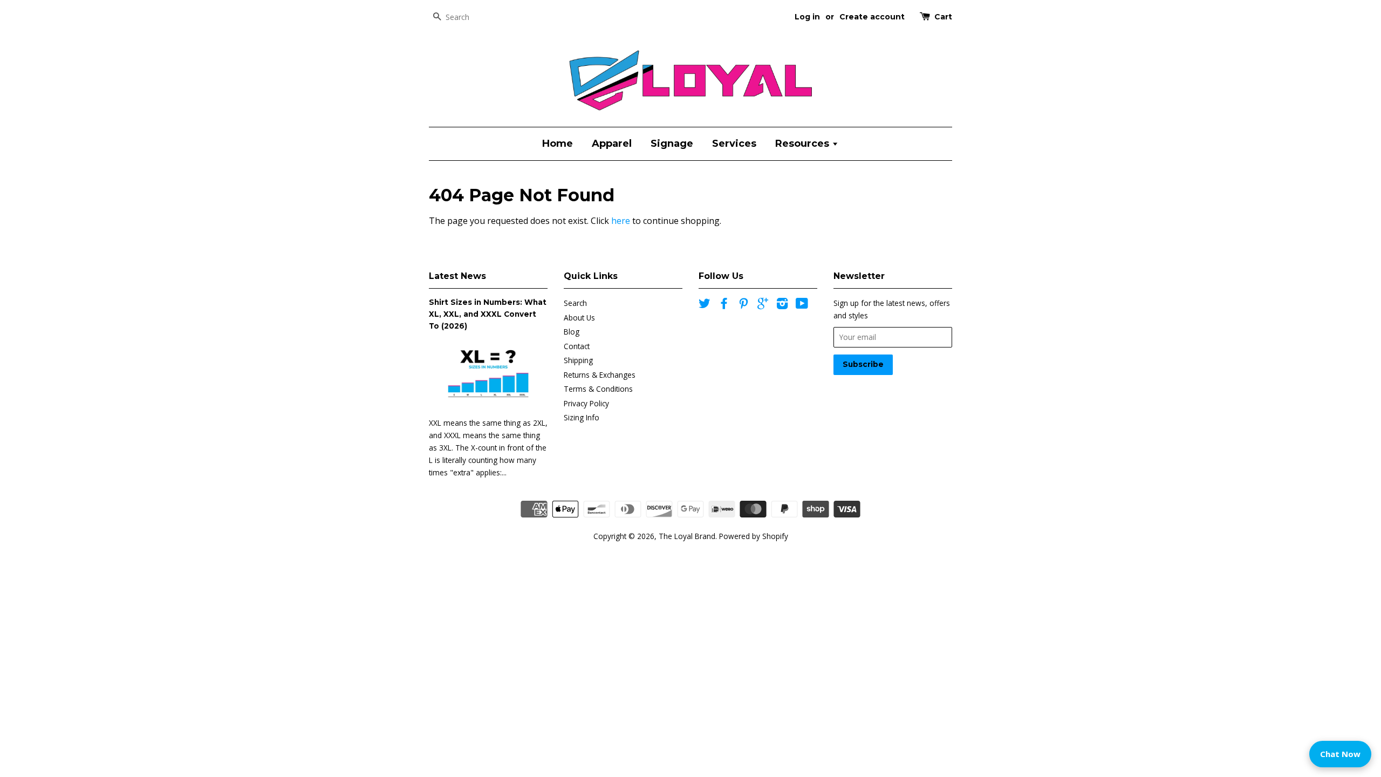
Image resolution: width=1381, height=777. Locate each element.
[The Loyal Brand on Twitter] (704, 305)
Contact (577, 346)
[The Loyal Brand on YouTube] (802, 305)
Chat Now (1340, 753)
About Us (579, 317)
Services (734, 143)
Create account (872, 17)
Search (575, 303)
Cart (943, 17)
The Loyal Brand (687, 536)
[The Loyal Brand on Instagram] (782, 305)
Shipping (578, 360)
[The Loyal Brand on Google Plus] (763, 305)
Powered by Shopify (753, 536)
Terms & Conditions (598, 389)
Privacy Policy (586, 403)
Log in (807, 17)
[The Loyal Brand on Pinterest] (743, 305)
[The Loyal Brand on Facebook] (724, 305)
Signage (672, 143)
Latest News (457, 276)
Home (557, 143)
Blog (571, 331)
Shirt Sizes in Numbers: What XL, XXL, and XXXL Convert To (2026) (487, 314)
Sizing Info (581, 417)
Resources (803, 143)
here (620, 221)
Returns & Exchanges (599, 375)
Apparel (612, 143)
